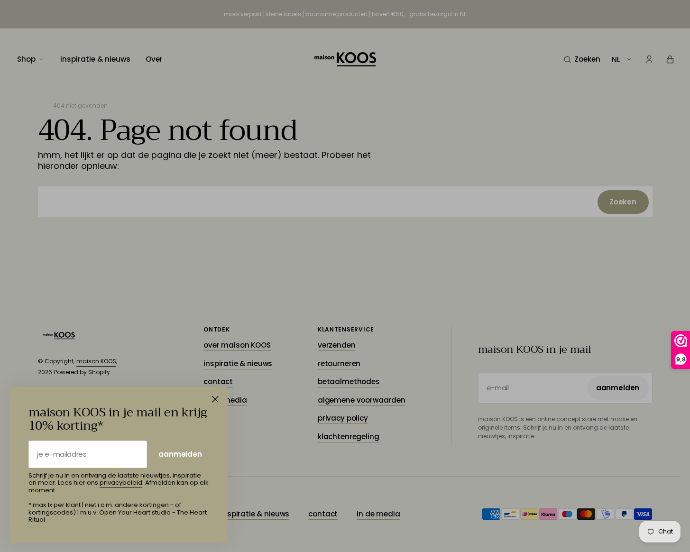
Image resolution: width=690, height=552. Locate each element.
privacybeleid (121, 482)
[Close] (215, 399)
